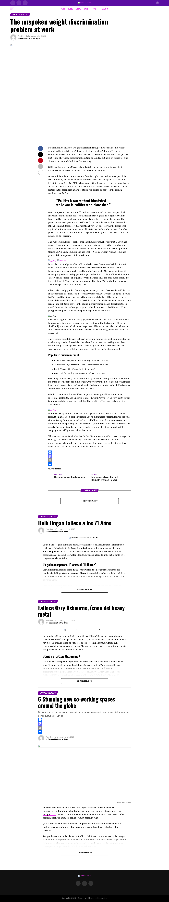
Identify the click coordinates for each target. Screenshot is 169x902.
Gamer (86, 8)
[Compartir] (89, 464)
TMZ (75, 569)
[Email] (89, 460)
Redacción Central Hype (30, 39)
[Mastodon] (89, 456)
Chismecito (103, 8)
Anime (78, 8)
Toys (94, 8)
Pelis (63, 8)
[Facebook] (89, 452)
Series (70, 8)
